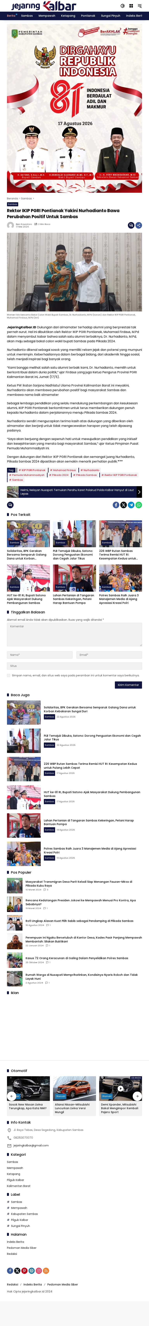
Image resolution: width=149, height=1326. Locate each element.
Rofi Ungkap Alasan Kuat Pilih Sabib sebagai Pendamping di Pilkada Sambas (79, 921)
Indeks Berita (15, 1242)
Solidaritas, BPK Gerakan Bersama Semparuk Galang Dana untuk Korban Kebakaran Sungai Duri (26, 555)
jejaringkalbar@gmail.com (31, 1145)
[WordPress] (32, 1271)
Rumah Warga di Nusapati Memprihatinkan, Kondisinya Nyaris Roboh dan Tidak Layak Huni (82, 977)
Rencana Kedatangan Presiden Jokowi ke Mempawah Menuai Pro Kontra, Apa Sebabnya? (81, 902)
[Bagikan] (138, 225)
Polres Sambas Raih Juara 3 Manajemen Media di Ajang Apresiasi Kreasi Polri (119, 599)
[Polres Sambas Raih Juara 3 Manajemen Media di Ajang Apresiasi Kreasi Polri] (120, 577)
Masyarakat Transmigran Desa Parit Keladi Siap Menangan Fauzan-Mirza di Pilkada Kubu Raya (79, 884)
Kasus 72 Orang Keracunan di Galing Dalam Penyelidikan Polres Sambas (77, 958)
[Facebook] (116, 505)
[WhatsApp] (138, 505)
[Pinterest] (24, 1271)
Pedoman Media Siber (21, 1248)
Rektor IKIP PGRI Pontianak (121, 475)
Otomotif (60, 1096)
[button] (122, 5)
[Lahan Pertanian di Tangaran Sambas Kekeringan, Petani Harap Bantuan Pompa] (74, 577)
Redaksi (12, 1254)
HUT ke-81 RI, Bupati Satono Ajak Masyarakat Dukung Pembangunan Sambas (26, 599)
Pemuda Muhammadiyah (28, 475)
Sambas (12, 204)
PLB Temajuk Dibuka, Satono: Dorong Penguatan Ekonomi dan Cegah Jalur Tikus (73, 554)
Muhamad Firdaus (64, 470)
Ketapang (13, 1174)
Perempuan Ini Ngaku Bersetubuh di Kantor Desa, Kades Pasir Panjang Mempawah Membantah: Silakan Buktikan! (84, 939)
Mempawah (15, 1168)
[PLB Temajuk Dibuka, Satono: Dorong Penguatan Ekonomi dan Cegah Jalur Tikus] (74, 533)
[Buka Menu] (131, 5)
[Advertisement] (74, 1025)
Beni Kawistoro (24, 224)
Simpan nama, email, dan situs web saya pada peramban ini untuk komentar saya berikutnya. (75, 675)
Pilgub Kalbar (15, 1180)
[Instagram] (39, 1271)
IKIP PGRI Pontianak (33, 470)
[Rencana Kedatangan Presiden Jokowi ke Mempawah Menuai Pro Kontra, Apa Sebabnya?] (15, 904)
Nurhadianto (91, 470)
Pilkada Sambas (86, 475)
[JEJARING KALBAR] (44, 6)
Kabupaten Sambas (24, 1214)
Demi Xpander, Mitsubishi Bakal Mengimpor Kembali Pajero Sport (119, 1108)
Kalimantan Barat (18, 1186)
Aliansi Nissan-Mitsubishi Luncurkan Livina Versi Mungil (72, 1108)
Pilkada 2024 (60, 475)
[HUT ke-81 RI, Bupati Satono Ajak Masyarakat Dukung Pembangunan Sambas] (28, 577)
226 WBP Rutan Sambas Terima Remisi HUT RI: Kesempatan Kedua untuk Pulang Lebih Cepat (117, 555)
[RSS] (46, 1271)
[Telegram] (131, 505)
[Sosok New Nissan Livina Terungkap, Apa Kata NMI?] (28, 1088)
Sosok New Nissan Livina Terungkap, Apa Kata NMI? (28, 1106)
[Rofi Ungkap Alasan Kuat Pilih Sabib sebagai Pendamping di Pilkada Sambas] (15, 923)
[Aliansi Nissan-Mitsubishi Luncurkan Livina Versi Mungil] (74, 1088)
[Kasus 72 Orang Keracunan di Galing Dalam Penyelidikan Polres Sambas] (15, 960)
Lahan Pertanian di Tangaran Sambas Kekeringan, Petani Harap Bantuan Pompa (73, 599)
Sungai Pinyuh (20, 1226)
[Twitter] (123, 505)
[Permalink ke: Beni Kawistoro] (11, 225)
